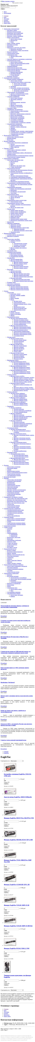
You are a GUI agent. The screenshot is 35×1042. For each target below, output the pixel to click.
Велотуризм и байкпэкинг (11, 135)
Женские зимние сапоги (20, 263)
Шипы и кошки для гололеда (18, 247)
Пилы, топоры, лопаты (13, 43)
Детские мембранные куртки (22, 364)
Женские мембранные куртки (22, 369)
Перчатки (13, 311)
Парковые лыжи (14, 217)
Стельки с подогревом (20, 245)
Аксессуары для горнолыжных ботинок (21, 170)
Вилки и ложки (11, 550)
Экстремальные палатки (14, 475)
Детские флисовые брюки (21, 455)
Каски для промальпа (16, 115)
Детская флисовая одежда (17, 453)
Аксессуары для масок (16, 196)
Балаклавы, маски (15, 294)
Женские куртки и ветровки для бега (24, 377)
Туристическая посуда (10, 549)
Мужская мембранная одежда (18, 370)
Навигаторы (10, 585)
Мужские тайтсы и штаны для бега (23, 387)
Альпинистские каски (16, 125)
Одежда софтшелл (12, 392)
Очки (11, 57)
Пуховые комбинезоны (20, 451)
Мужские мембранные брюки (22, 371)
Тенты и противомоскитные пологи (17, 472)
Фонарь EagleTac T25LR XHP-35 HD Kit (18, 926)
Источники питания (12, 576)
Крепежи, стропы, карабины (15, 36)
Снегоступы (10, 504)
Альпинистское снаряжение (11, 78)
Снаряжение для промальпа (15, 109)
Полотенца (10, 46)
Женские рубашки (19, 347)
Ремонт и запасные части (17, 145)
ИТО (11, 101)
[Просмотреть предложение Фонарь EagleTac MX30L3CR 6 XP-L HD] (10, 836)
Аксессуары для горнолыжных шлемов (21, 184)
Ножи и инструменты (13, 37)
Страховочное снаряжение (14, 124)
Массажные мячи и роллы (17, 95)
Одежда (6, 291)
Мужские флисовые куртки (21, 464)
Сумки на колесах (12, 544)
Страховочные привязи (16, 121)
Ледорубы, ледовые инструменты (19, 88)
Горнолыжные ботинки (13, 168)
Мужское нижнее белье (20, 426)
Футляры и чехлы (12, 547)
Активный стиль (12, 250)
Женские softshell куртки (20, 400)
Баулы (8, 530)
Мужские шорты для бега (21, 390)
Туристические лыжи (13, 507)
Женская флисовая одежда (17, 458)
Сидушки (9, 570)
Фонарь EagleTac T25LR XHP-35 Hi (16, 905)
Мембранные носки (19, 307)
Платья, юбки (17, 351)
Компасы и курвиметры (13, 583)
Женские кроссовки (15, 272)
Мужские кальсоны (19, 422)
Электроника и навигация (11, 573)
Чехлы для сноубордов (13, 515)
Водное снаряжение (9, 141)
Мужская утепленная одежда (18, 442)
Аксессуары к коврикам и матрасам (17, 566)
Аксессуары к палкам (16, 62)
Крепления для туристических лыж (17, 501)
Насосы (12, 144)
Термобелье (10, 406)
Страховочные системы (17, 134)
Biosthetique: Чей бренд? (8, 682)
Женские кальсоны (19, 415)
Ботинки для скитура (16, 171)
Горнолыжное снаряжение (11, 158)
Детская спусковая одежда (21, 320)
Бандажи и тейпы (12, 30)
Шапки (12, 315)
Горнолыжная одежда (13, 317)
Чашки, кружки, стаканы (14, 563)
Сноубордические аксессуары (15, 510)
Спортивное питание (10, 526)
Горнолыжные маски (13, 194)
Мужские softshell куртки (21, 405)
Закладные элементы (16, 99)
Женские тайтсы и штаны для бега (23, 379)
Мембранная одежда (12, 360)
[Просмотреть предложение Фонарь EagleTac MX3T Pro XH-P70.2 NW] (10, 815)
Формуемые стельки (19, 246)
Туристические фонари (13, 70)
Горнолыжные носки (19, 302)
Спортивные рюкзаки (13, 492)
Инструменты (14, 161)
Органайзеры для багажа (14, 540)
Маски (12, 199)
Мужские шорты (18, 358)
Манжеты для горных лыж (17, 165)
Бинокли (9, 575)
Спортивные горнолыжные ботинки (20, 177)
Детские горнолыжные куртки (22, 322)
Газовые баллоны (12, 151)
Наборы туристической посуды (15, 554)
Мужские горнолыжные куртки (22, 334)
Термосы (9, 559)
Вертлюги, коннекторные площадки (20, 114)
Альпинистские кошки (20, 85)
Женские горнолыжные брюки (22, 327)
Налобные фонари (15, 73)
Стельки (12, 242)
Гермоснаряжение (12, 533)
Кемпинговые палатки (13, 471)
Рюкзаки (6, 478)
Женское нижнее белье (20, 419)
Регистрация (7, 13)
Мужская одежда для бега (17, 383)
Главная (6, 16)
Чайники (9, 562)
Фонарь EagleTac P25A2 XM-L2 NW (16, 948)
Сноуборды (10, 514)
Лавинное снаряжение (13, 223)
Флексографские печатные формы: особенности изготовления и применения (15, 606)
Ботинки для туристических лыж (16, 500)
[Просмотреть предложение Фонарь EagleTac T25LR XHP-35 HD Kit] (10, 922)
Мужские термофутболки (21, 425)
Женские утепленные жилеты (22, 438)
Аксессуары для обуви (13, 239)
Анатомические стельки (20, 243)
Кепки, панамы (14, 298)
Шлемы (12, 186)
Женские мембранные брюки (22, 367)
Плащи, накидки (15, 312)
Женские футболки (19, 348)
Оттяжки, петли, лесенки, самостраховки (21, 131)
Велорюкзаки (11, 482)
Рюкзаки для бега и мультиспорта (16, 490)
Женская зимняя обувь (16, 260)
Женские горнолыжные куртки (22, 328)
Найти (2, 9)
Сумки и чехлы (8, 527)
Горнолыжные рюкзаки (13, 485)
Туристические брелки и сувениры (17, 69)
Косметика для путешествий (15, 33)
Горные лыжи (11, 209)
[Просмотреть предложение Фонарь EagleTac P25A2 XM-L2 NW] (10, 945)
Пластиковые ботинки (16, 255)
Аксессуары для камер (16, 595)
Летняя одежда (11, 337)
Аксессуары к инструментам (22, 89)
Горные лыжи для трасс (17, 210)
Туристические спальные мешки (16, 523)
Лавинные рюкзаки (19, 229)
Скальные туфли (11, 108)
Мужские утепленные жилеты (22, 446)
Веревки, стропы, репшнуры (18, 126)
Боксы (9, 531)
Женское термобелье (16, 413)
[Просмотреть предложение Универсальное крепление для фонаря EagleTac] (7, 972)
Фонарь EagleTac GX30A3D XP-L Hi (16, 884)
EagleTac (6, 753)
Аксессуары (10, 292)
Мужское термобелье (16, 420)
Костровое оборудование (14, 34)
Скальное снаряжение (13, 96)
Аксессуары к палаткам (13, 466)
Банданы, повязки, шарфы (17, 295)
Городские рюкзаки (12, 487)
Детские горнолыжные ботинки (19, 175)
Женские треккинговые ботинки (19, 288)
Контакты (6, 21)
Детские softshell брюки (20, 394)
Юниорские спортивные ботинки (19, 181)
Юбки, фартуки (14, 147)
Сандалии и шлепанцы (13, 284)
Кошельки (10, 538)
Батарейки (13, 580)
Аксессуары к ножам (16, 39)
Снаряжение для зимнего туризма (13, 497)
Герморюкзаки (11, 484)
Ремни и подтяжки (15, 314)
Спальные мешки (9, 517)
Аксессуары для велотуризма (15, 137)
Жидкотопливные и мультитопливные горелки (20, 155)
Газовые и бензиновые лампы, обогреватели (19, 152)
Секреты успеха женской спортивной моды (13, 740)
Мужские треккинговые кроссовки (23, 281)
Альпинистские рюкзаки (14, 481)
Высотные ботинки (15, 253)
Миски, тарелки (11, 553)
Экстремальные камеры (13, 593)
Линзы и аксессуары (16, 56)
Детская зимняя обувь (16, 259)
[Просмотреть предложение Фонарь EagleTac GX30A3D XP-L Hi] (10, 881)
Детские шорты (18, 343)
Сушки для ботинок (15, 167)
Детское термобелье (15, 407)
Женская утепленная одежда (18, 433)
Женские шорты (18, 350)
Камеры (12, 596)
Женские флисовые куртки (21, 459)
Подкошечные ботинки (16, 256)
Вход (5, 11)
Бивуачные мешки (12, 468)
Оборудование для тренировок (15, 92)
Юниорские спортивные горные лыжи (21, 220)
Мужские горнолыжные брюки (22, 332)
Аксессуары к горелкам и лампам (16, 150)
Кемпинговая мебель (9, 233)
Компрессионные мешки (14, 31)
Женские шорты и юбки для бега (23, 381)
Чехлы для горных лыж (16, 207)
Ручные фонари (14, 75)
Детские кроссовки (15, 271)
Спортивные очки (12, 54)
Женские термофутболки (21, 417)
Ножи (12, 41)
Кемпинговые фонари (16, 72)
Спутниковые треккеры (13, 592)
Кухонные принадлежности (15, 551)
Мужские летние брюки (20, 354)
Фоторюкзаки (11, 495)
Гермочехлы (13, 536)
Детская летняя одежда (16, 338)
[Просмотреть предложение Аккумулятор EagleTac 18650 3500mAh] (10, 794)
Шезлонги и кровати (13, 236)
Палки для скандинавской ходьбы (19, 63)
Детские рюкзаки (12, 488)
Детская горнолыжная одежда (18, 318)
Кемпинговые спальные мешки (16, 520)
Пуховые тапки (11, 282)
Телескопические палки (13, 60)
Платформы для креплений (18, 191)
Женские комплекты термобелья (23, 416)
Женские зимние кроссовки (21, 275)
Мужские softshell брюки (20, 403)
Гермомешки (14, 534)
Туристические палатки (13, 474)
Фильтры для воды (12, 76)
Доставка (6, 18)
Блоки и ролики (14, 112)
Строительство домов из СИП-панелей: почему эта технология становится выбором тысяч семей (16, 652)
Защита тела (10, 222)
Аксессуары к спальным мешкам (16, 518)
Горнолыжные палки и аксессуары (16, 200)
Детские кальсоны (19, 409)
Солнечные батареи (15, 582)
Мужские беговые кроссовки (22, 279)
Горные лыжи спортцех (17, 213)
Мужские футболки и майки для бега (24, 389)
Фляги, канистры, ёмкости (14, 560)
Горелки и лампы (9, 148)
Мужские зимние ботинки (21, 266)
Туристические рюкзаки (14, 494)
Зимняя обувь (11, 258)
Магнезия (13, 103)
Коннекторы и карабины (17, 116)
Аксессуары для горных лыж (15, 160)
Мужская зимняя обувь (16, 265)
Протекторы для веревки (17, 118)
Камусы (12, 163)
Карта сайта (7, 23)
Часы (11, 590)
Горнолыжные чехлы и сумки (15, 203)
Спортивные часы (12, 587)
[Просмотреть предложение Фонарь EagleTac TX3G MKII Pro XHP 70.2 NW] (10, 857)
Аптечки (9, 528)
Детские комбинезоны (20, 324)
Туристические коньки (13, 505)
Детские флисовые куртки (21, 456)
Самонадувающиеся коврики (15, 569)
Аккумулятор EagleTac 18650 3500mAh (18, 797)
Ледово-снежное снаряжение (15, 79)
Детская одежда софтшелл (17, 393)
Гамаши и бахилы (15, 240)
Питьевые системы (12, 44)
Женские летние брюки (20, 345)
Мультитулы (13, 40)
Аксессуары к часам (16, 589)
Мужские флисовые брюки (21, 462)
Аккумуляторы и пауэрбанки (18, 577)
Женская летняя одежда (16, 344)
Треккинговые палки (16, 65)
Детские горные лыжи (16, 214)
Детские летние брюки (20, 340)
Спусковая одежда (19, 335)
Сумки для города (12, 543)
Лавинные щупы (15, 232)
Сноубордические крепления (15, 513)
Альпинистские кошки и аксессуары (20, 82)
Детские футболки (19, 341)
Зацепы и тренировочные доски (19, 93)
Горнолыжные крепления (14, 187)
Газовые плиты (11, 154)
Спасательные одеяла (13, 53)
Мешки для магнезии (16, 105)
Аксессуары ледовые (16, 80)
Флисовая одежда (12, 452)
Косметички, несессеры (13, 537)
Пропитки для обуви (16, 49)
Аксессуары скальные (16, 98)
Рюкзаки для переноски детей (15, 491)
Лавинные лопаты (15, 226)
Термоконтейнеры (12, 66)
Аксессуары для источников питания (20, 579)
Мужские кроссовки (16, 278)
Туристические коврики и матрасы (13, 564)
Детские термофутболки (20, 412)
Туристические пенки (13, 572)
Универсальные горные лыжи (18, 219)
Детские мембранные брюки (22, 363)
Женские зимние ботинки (21, 262)
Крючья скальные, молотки (18, 102)
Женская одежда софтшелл (17, 397)
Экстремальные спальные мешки (16, 524)
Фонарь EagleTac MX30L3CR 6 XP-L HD (18, 840)
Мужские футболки (19, 357)
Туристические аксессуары (14, 67)
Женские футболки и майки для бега (24, 380)
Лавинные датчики (15, 224)
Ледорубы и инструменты (21, 90)
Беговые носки (18, 301)
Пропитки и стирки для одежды (19, 50)
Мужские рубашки (19, 356)
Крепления (13, 190)
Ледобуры (13, 86)
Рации (9, 586)
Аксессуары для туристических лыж (17, 498)
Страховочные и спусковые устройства (21, 132)
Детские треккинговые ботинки (19, 286)
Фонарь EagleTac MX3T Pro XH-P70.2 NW (19, 818)
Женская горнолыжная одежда (18, 325)
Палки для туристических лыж (15, 502)
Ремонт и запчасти (12, 52)
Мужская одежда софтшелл (18, 402)
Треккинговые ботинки (13, 285)
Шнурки (12, 249)
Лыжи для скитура (15, 216)
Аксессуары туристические (11, 29)
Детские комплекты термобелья (22, 410)
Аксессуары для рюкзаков (14, 479)
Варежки (12, 296)
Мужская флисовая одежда (17, 461)
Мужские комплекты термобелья (23, 423)
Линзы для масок (15, 197)
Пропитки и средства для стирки (16, 47)
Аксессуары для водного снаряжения (17, 142)
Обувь (5, 237)
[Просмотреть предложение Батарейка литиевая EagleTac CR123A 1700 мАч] (10, 771)
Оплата (6, 20)
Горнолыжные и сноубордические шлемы (18, 183)
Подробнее (4, 616)
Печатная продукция (9, 477)
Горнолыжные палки (16, 201)
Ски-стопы (13, 193)
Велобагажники (11, 138)
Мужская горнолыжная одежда (19, 330)
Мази (11, 164)
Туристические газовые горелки (16, 157)
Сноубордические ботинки (14, 511)
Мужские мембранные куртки (22, 373)
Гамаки (9, 469)
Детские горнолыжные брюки (22, 321)
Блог (5, 17)
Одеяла (9, 521)
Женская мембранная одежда (18, 366)
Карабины (13, 129)
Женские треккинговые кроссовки (23, 276)
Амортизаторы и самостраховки (19, 111)
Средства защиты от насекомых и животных (19, 59)
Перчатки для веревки (16, 106)
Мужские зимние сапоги (20, 268)
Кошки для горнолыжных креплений (20, 188)
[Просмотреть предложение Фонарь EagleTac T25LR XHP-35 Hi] (10, 902)
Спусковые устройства (16, 119)
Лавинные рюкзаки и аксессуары (19, 227)
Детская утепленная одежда (18, 429)
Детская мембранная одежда (18, 361)
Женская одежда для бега (17, 376)
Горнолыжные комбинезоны (21, 331)
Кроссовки (10, 269)
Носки (12, 299)
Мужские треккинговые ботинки (19, 289)
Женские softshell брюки (20, 399)
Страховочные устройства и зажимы (20, 122)
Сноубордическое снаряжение (12, 508)
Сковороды (10, 557)
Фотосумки (10, 546)
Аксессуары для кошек (20, 83)
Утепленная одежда (12, 428)
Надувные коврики (12, 567)
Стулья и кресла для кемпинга (15, 235)
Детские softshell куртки (20, 396)
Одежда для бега (11, 374)
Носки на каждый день (20, 308)
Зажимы (12, 128)
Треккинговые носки (19, 309)
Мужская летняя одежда (17, 353)
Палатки (6, 465)
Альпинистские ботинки (14, 252)
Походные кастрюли (13, 556)
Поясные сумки (11, 541)
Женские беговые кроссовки (22, 273)
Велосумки (10, 139)
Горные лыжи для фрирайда (18, 211)
